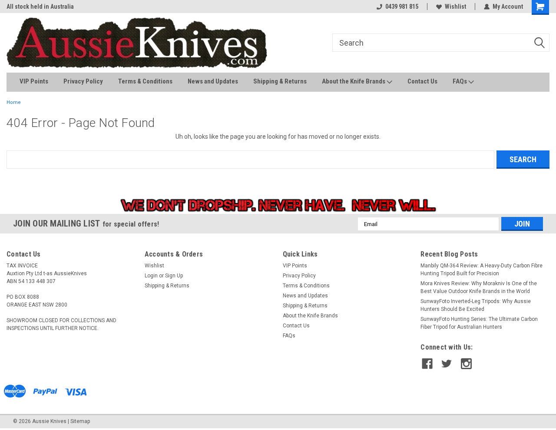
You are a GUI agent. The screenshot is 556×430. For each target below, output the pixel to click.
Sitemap (80, 421)
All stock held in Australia (40, 6)
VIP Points (34, 81)
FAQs (460, 81)
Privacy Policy (83, 81)
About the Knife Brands (354, 81)
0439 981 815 (401, 6)
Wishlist (455, 6)
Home (14, 102)
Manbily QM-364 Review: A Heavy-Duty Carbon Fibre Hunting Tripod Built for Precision (481, 270)
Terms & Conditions (145, 81)
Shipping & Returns (280, 81)
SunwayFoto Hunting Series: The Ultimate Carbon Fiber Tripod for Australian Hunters (479, 323)
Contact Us (422, 81)
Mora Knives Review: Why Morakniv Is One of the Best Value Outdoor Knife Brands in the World (478, 287)
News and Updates (213, 81)
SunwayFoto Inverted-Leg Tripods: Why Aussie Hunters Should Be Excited (475, 305)
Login (151, 276)
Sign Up (174, 276)
